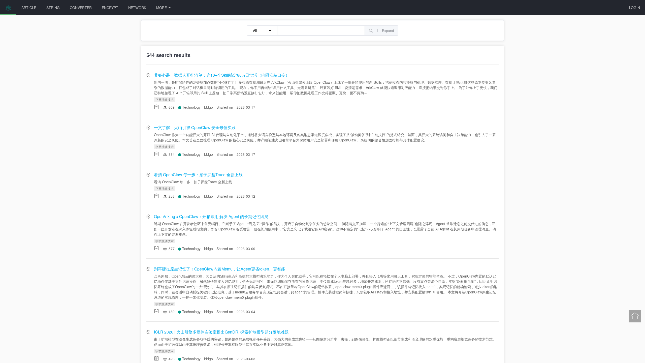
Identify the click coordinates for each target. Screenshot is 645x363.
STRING (53, 7)
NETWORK (137, 7)
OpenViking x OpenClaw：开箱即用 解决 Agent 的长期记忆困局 (211, 216)
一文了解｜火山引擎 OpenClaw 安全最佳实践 (195, 127)
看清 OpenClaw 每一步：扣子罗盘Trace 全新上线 (198, 174)
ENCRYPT (110, 7)
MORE (161, 7)
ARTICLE (28, 7)
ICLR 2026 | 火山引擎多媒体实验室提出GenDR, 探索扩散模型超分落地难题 (221, 332)
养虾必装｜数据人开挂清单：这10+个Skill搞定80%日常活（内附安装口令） (221, 75)
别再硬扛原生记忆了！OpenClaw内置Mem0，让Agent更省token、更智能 (219, 269)
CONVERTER (81, 7)
